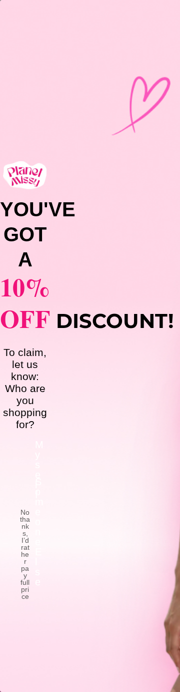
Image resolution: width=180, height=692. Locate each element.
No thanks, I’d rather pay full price (25, 522)
